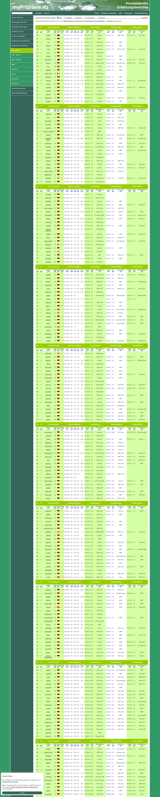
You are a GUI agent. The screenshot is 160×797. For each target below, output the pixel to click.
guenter (48, 419)
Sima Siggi (48, 491)
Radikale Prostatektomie (20, 45)
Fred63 (48, 295)
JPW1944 (48, 244)
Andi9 (48, 677)
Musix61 (48, 371)
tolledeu (48, 610)
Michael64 (48, 638)
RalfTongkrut (48, 378)
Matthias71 (48, 442)
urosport (48, 274)
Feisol (48, 635)
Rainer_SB (48, 73)
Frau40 (48, 255)
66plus (48, 439)
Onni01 (48, 219)
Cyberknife (15, 79)
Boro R (48, 790)
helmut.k (48, 316)
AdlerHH (48, 381)
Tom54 (48, 330)
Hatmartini (48, 628)
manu (48, 712)
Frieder (48, 309)
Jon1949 (48, 673)
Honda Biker (48, 759)
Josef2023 (48, 392)
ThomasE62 (48, 215)
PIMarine (48, 313)
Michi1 (48, 600)
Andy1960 (48, 412)
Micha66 (48, 645)
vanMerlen (48, 201)
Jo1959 (48, 749)
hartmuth (48, 719)
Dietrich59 (48, 395)
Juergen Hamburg (48, 229)
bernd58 (48, 205)
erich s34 (48, 521)
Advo (48, 787)
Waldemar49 (48, 621)
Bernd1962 (48, 121)
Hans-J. (48, 652)
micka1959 (48, 198)
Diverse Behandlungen (19, 93)
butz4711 (48, 733)
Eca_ (48, 66)
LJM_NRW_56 (48, 617)
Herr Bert (48, 91)
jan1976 (48, 409)
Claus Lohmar (48, 208)
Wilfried (48, 416)
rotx (48, 42)
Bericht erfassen (17, 17)
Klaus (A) (48, 385)
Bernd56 (48, 178)
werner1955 (48, 525)
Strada (48, 164)
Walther (48, 488)
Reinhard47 (48, 631)
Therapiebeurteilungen (19, 27)
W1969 (48, 680)
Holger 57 (48, 736)
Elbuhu (48, 773)
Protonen (15, 69)
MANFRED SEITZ (48, 139)
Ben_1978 (48, 546)
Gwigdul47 (48, 649)
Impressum (128, 13)
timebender (48, 374)
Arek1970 (48, 128)
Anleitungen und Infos (19, 22)
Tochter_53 (48, 456)
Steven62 (48, 77)
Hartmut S (48, 511)
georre (48, 341)
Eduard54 (48, 258)
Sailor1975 (48, 495)
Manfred (48, 597)
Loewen (48, 708)
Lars (48, 766)
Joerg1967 (48, 694)
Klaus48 (48, 135)
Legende (145, 17)
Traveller (48, 225)
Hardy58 (48, 70)
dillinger (48, 474)
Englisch (39, 13)
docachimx (48, 334)
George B (48, 222)
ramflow (48, 56)
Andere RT (15, 83)
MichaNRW (48, 402)
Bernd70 (48, 398)
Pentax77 (48, 556)
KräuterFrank (48, 481)
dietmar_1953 (48, 171)
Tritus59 (48, 607)
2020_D (48, 624)
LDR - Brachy (16, 55)
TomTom (48, 566)
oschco (48, 84)
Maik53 (48, 535)
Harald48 (48, 729)
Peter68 (48, 94)
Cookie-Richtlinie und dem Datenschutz (24, 787)
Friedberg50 (48, 614)
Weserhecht (48, 722)
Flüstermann (48, 705)
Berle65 (48, 360)
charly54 (48, 278)
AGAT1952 (48, 353)
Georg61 (48, 251)
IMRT (13, 64)
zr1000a (48, 101)
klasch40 (48, 590)
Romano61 (48, 467)
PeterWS (48, 262)
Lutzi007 (48, 726)
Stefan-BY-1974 (48, 528)
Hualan (48, 670)
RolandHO (48, 549)
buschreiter (48, 285)
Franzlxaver (48, 573)
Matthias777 (48, 175)
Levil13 (48, 553)
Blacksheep (48, 98)
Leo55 (48, 577)
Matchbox (48, 248)
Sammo (48, 784)
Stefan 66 (48, 114)
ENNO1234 (48, 446)
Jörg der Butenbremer (48, 656)
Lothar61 (48, 763)
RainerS (48, 281)
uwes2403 (48, 770)
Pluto (48, 698)
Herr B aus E (48, 780)
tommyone (48, 143)
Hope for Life (48, 593)
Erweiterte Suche (17, 31)
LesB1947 (48, 532)
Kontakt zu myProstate (109, 13)
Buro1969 (48, 642)
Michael (48, 161)
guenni (48, 299)
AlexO (48, 405)
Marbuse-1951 (48, 752)
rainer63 (48, 449)
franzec (48, 237)
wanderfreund (48, 453)
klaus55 (48, 498)
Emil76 (48, 212)
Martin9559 (48, 570)
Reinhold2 (48, 367)
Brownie (48, 560)
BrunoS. (48, 463)
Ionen (13, 74)
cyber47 (48, 46)
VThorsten (48, 777)
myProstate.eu (30, 7)
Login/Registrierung (141, 13)
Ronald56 (48, 687)
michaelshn (48, 59)
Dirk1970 (48, 470)
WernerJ (48, 357)
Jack (48, 49)
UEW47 (48, 514)
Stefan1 (48, 39)
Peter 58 (48, 684)
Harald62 (48, 756)
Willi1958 (48, 292)
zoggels (48, 35)
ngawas (48, 80)
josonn (48, 323)
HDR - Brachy (16, 60)
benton (48, 150)
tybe (48, 460)
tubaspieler (48, 794)
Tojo (48, 117)
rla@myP (48, 542)
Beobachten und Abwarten (21, 41)
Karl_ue (48, 306)
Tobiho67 (48, 154)
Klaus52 (48, 388)
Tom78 (48, 691)
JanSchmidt (48, 518)
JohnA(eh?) (48, 327)
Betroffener (48, 157)
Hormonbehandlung (18, 88)
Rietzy (48, 364)
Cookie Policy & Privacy (10, 782)
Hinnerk (48, 701)
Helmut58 (48, 484)
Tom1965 (48, 194)
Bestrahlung (16, 50)
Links (120, 13)
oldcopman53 (48, 241)
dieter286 (48, 715)
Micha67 (48, 168)
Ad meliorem (48, 432)
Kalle (48, 52)
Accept (22, 793)
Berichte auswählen (18, 36)
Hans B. (48, 563)
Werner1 (48, 539)
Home (97, 13)
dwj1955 (48, 337)
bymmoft (48, 87)
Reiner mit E (48, 604)
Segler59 (48, 436)
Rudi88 (48, 234)
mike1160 (48, 302)
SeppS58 (48, 147)
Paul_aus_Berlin (48, 131)
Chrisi (48, 288)
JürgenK (48, 320)
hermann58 (48, 477)
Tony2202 (48, 181)
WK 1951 (48, 124)
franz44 (48, 63)
